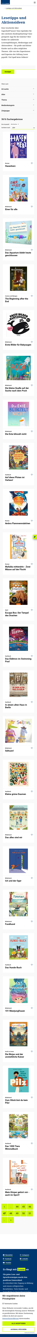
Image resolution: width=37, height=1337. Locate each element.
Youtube (8, 1263)
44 (17, 1207)
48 (11, 1213)
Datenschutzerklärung (10, 1318)
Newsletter (9, 1255)
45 (23, 1207)
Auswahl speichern (18, 1329)
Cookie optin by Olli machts (29, 1332)
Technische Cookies (11, 1304)
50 (23, 1213)
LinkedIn (25, 1259)
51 (30, 1213)
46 (30, 1207)
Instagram (25, 1255)
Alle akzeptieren (18, 1323)
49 (17, 1213)
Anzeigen (8, 72)
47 (4, 1213)
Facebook (7, 1259)
